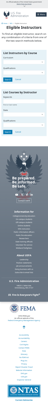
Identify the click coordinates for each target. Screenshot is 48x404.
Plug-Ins (24, 360)
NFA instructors (24, 229)
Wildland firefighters (24, 248)
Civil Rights (24, 344)
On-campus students (24, 219)
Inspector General (24, 380)
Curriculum (8, 57)
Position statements (24, 263)
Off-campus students (24, 222)
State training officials (24, 242)
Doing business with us (24, 269)
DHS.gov (24, 373)
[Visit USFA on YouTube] (16, 194)
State (5, 110)
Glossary (24, 354)
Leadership (24, 259)
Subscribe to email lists (24, 272)
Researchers (24, 238)
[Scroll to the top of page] (24, 328)
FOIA (24, 351)
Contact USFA (24, 200)
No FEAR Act (24, 357)
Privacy (24, 364)
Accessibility (24, 335)
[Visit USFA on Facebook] (27, 194)
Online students (24, 225)
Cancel (18, 79)
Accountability (24, 338)
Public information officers (24, 232)
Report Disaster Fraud (24, 367)
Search (8, 79)
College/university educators (24, 216)
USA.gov (24, 377)
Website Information (24, 370)
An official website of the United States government (24, 3)
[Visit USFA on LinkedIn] (32, 194)
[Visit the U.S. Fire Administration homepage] (16, 14)
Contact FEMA (24, 348)
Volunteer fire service (24, 245)
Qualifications (9, 68)
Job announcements (24, 266)
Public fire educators (24, 235)
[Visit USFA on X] (22, 194)
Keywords (7, 97)
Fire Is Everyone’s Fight (26, 294)
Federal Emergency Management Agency (24, 320)
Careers (24, 341)
